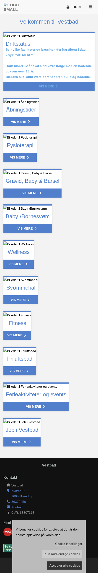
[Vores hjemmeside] (7, 532)
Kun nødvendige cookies (62, 554)
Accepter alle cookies (64, 565)
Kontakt (16, 507)
